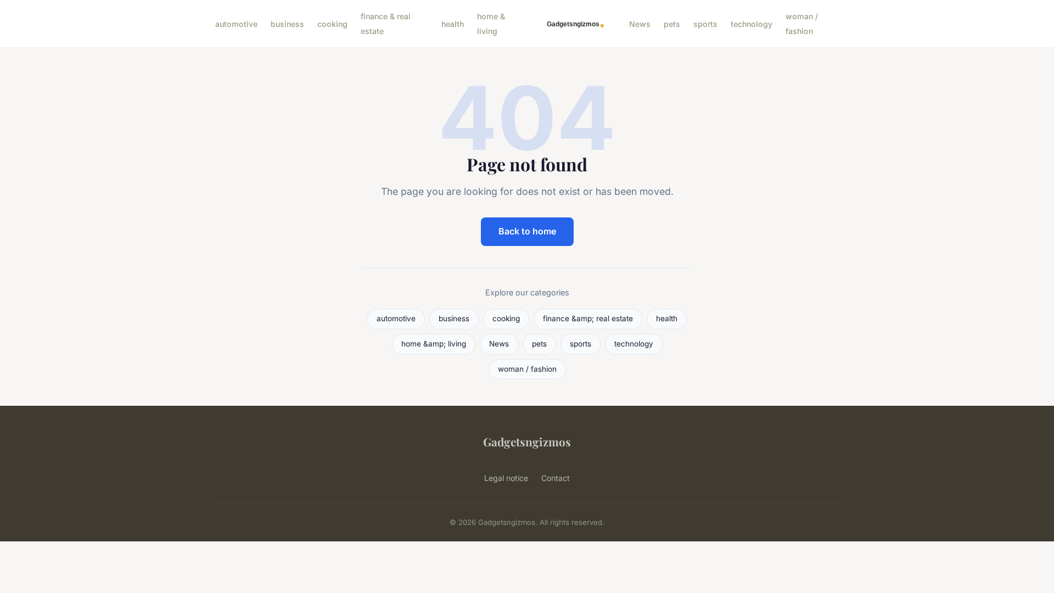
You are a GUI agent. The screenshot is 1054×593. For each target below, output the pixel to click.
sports (705, 24)
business (287, 24)
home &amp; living (433, 343)
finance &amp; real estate (588, 318)
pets (672, 24)
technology (751, 24)
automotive (236, 24)
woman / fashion (802, 24)
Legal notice (506, 478)
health (452, 24)
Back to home (527, 231)
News (640, 24)
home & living (491, 24)
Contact (555, 478)
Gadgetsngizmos (527, 441)
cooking (332, 24)
